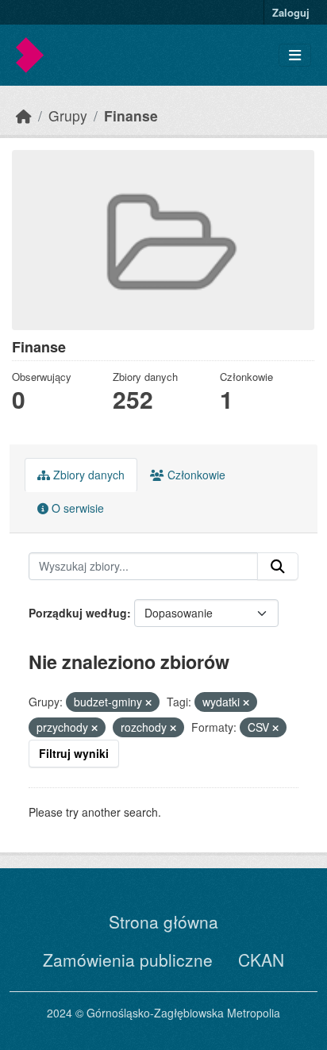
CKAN (261, 959)
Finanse (131, 115)
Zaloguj (291, 12)
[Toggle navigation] (295, 55)
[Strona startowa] (24, 115)
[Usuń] (148, 702)
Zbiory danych (87, 475)
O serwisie (76, 508)
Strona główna (163, 921)
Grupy (67, 115)
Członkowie (194, 475)
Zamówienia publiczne (128, 959)
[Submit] (277, 566)
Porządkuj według (78, 613)
